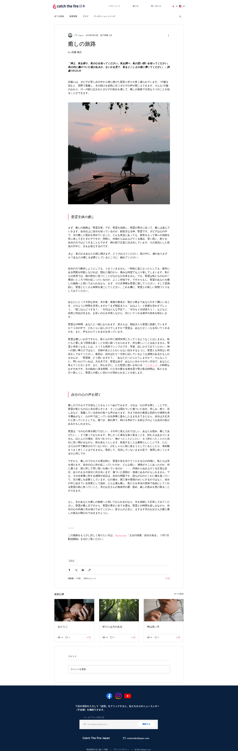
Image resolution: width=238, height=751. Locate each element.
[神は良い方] (164, 610)
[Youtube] (128, 696)
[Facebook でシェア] (69, 570)
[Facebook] (109, 696)
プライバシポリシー (121, 749)
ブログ (85, 16)
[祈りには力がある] (119, 610)
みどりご (63, 626)
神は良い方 (153, 626)
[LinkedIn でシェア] (83, 570)
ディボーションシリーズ (104, 16)
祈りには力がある (112, 626)
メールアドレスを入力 (94, 717)
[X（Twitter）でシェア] (76, 570)
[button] (180, 16)
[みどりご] (74, 610)
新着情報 (73, 16)
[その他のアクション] (168, 35)
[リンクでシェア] (89, 570)
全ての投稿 (59, 16)
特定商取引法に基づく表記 (97, 749)
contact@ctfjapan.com (138, 738)
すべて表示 (179, 594)
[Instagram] (118, 696)
